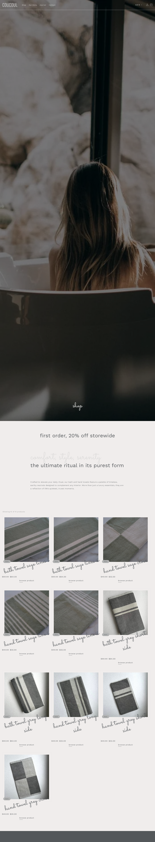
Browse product (26, 581)
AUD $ (137, 5)
